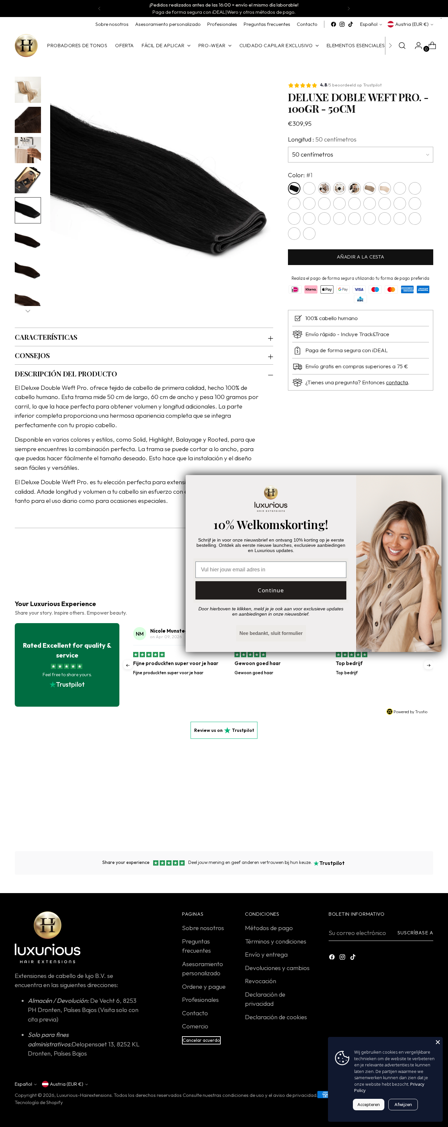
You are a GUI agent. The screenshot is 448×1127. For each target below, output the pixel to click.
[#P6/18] (415, 204)
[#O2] (324, 219)
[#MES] (294, 234)
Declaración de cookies (276, 1017)
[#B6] (384, 219)
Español (368, 24)
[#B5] (369, 219)
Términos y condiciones (275, 941)
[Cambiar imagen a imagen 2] (28, 120)
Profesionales (200, 999)
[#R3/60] (339, 204)
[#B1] (339, 219)
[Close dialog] (433, 483)
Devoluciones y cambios (277, 968)
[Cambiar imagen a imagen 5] (28, 210)
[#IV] (294, 204)
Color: (300, 175)
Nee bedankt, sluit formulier (271, 633)
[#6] (354, 188)
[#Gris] (400, 188)
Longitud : (322, 139)
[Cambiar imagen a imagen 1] (28, 90)
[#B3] (354, 219)
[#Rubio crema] (400, 204)
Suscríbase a (415, 932)
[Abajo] (28, 311)
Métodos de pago (269, 928)
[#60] (384, 188)
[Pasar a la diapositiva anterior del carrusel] (412, 810)
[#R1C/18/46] (324, 204)
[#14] (369, 188)
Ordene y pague (204, 986)
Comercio (195, 1026)
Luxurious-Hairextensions (84, 1095)
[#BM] (415, 219)
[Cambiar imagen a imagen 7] (28, 271)
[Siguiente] (348, 8)
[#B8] (400, 219)
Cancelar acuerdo (201, 1040)
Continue (271, 590)
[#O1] (309, 219)
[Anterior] (99, 8)
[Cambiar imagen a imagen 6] (28, 240)
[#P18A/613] (384, 204)
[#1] (294, 188)
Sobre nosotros (203, 928)
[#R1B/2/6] (309, 204)
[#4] (339, 188)
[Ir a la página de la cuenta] (415, 45)
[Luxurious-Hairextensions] (26, 45)
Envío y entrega (266, 954)
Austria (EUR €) (412, 24)
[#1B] (309, 188)
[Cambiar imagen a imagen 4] (28, 180)
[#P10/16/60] (294, 219)
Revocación (260, 981)
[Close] (438, 1042)
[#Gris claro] (415, 188)
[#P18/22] (369, 204)
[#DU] (309, 234)
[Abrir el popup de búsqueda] (402, 45)
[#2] (324, 188)
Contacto (195, 1013)
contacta (397, 382)
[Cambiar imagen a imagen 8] (28, 301)
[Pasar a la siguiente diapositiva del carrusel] (427, 810)
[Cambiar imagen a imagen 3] (28, 150)
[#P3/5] (354, 204)
